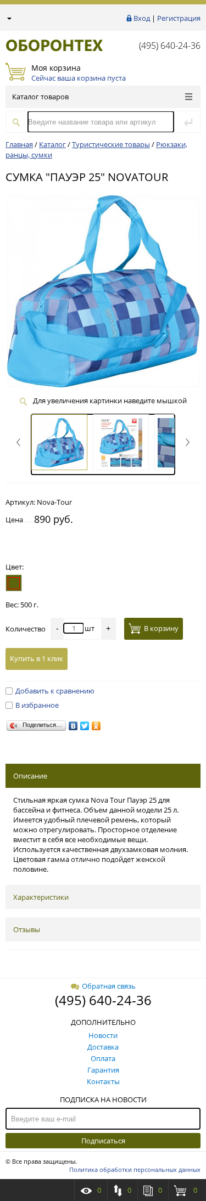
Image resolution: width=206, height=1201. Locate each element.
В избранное (37, 705)
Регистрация (179, 18)
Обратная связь (109, 986)
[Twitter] (85, 726)
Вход (141, 18)
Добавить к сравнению (54, 691)
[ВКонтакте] (73, 726)
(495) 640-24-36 (170, 46)
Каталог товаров (40, 97)
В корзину (161, 628)
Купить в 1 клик (36, 658)
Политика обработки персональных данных (135, 1169)
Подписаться (103, 1141)
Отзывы (26, 929)
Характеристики (41, 897)
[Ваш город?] (8, 18)
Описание (30, 776)
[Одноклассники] (96, 726)
